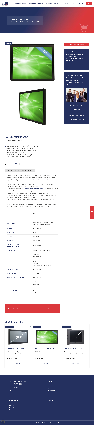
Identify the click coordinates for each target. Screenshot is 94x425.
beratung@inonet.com (76, 116)
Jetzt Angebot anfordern (76, 44)
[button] (3, 422)
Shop (89, 3)
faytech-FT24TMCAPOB (44, 349)
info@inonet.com (17, 391)
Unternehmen (64, 3)
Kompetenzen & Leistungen (36, 3)
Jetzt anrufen (77, 110)
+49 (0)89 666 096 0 (18, 388)
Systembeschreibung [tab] (12, 170)
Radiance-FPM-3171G (73, 349)
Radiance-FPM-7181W (16, 349)
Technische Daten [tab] (27, 170)
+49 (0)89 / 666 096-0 (76, 106)
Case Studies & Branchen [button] (52, 3)
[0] (82, 3)
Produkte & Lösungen (20, 3)
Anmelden (71, 66)
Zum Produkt (18, 363)
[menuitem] (76, 3)
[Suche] (76, 3)
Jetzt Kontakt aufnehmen (76, 120)
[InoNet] (5, 4)
